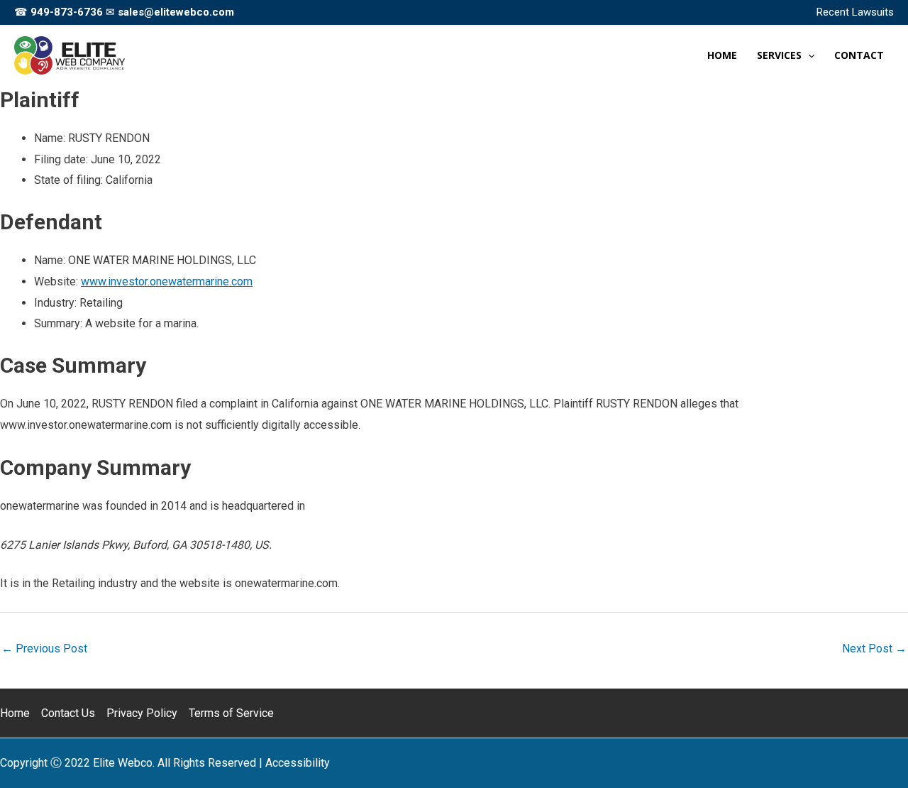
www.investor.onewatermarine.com (167, 281)
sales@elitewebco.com (176, 12)
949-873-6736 (67, 12)
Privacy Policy (141, 713)
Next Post (874, 648)
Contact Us (68, 713)
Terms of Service (231, 713)
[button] (808, 55)
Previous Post (44, 648)
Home (15, 713)
